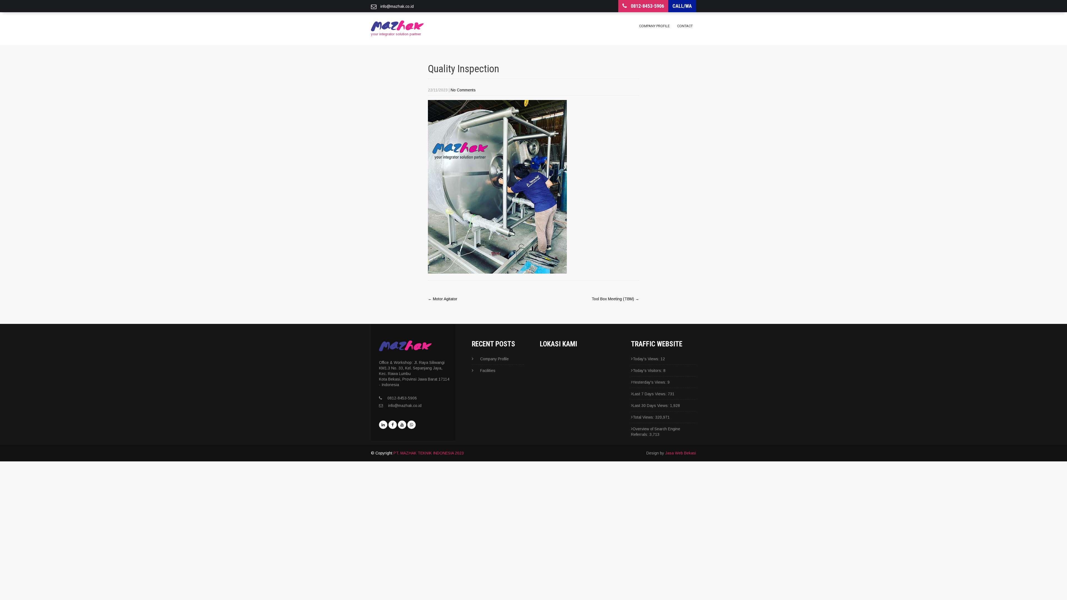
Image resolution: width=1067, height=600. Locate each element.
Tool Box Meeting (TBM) (615, 299)
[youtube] (402, 425)
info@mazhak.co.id (405, 405)
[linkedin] (383, 425)
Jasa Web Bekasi (680, 453)
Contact (685, 26)
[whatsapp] (411, 425)
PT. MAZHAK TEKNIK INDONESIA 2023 (428, 453)
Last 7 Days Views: (650, 394)
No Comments (463, 90)
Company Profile (654, 26)
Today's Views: (646, 359)
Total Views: (644, 417)
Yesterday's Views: (650, 382)
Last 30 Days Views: (651, 405)
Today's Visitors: (648, 370)
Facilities (487, 370)
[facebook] (392, 425)
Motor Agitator (442, 299)
